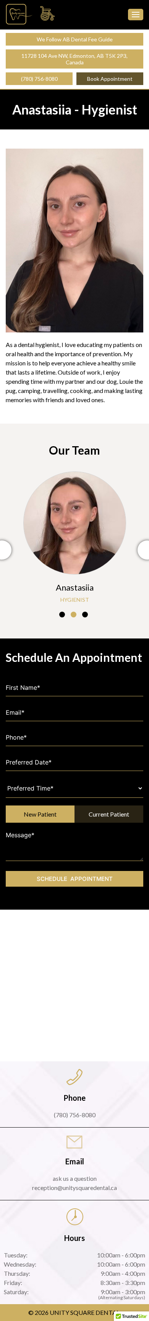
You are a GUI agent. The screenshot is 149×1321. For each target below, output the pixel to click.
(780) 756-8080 (39, 78)
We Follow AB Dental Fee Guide (75, 39)
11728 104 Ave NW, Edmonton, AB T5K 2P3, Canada (74, 58)
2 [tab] (73, 614)
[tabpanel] (74, 536)
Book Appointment (110, 78)
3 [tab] (85, 614)
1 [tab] (62, 614)
